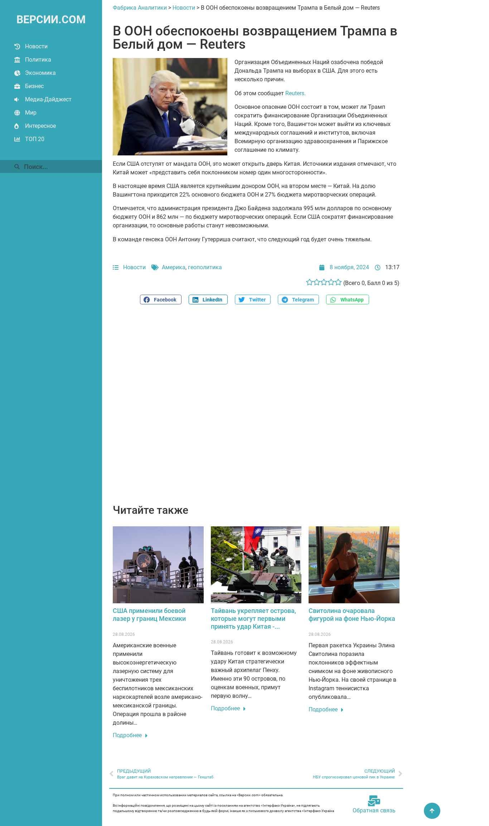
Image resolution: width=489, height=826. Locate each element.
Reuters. (295, 93)
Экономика (40, 72)
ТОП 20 (34, 139)
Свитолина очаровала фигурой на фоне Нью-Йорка (352, 614)
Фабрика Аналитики (140, 7)
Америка (173, 267)
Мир (31, 112)
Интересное (40, 125)
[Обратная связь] (374, 801)
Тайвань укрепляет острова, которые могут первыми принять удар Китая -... (253, 618)
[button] (160, 299)
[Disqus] (256, 408)
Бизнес (34, 86)
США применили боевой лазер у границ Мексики (149, 614)
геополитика (205, 267)
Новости (36, 46)
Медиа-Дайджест (48, 99)
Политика (38, 59)
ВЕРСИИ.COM (51, 19)
